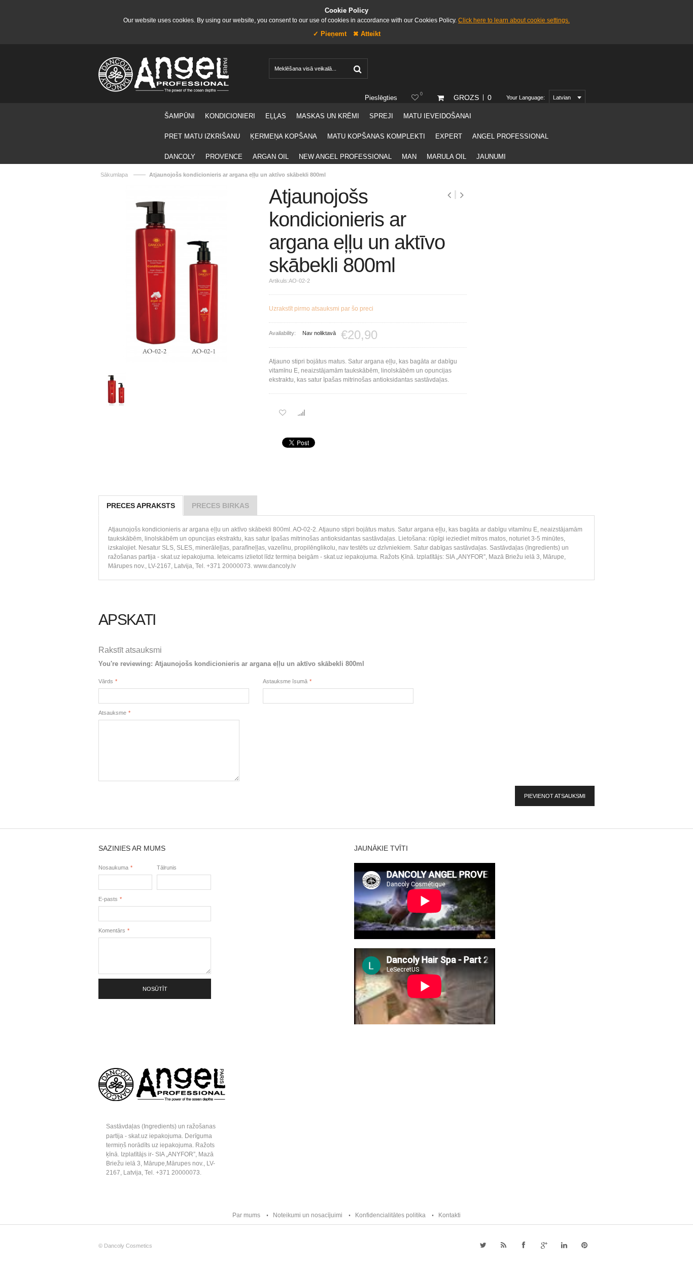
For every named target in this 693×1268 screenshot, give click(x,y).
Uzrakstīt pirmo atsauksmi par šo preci (321, 308)
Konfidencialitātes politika (390, 1215)
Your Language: (525, 97)
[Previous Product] (450, 195)
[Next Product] (462, 195)
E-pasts (108, 899)
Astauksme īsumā (285, 681)
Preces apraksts (141, 506)
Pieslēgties (381, 98)
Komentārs (111, 930)
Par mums (246, 1215)
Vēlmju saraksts (421, 93)
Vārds (105, 681)
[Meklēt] (357, 68)
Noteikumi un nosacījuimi (307, 1215)
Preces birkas (220, 506)
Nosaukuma (113, 867)
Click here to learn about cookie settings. (514, 20)
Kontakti (449, 1215)
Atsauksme (112, 713)
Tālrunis (167, 867)
